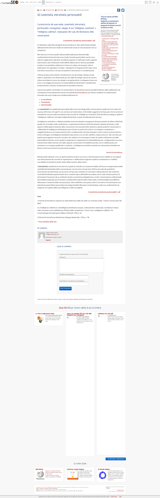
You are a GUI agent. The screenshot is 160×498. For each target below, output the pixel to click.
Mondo (55, 488)
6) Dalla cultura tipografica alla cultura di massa (109, 51)
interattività (46, 102)
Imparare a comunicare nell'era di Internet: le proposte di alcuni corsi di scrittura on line (53, 472)
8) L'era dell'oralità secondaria (109, 56)
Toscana (51, 488)
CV (43, 2)
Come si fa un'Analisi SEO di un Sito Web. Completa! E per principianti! (79, 314)
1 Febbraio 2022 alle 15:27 (52, 234)
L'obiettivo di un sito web (105, 314)
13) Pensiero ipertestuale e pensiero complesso (108, 68)
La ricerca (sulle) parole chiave (45, 314)
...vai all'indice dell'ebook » (115, 459)
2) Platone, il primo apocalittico (109, 41)
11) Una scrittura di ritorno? (109, 62)
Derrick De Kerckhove (114, 152)
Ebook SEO (63, 308)
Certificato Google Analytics (75, 469)
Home (22, 2)
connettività (47, 99)
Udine (37, 488)
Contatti (50, 2)
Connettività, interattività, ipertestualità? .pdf (79, 41)
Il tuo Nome (66, 274)
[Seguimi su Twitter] (153, 2)
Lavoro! (58, 2)
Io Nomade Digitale (104, 469)
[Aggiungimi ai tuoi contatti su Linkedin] (150, 2)
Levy (99, 117)
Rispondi (48, 240)
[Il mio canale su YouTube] (157, 2)
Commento (62, 257)
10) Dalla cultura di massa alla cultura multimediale (109, 60)
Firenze (42, 488)
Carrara (46, 488)
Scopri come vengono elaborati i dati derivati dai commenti (77, 299)
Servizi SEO (35, 2)
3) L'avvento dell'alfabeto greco (110, 43)
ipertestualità (46, 105)
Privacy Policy (120, 490)
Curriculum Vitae (50, 10)
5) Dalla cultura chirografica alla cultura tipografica (110, 48)
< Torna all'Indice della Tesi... (107, 36)
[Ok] (120, 496)
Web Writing (60, 10)
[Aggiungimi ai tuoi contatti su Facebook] (146, 2)
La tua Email (71, 281)
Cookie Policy (113, 496)
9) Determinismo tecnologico (109, 58)
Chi (27, 2)
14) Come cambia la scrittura (109, 70)
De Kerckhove (82, 93)
